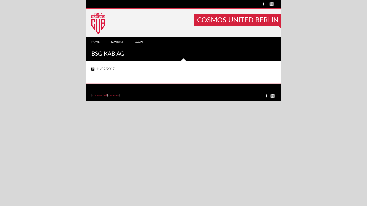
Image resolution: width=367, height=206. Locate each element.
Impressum (113, 95)
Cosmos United (100, 95)
